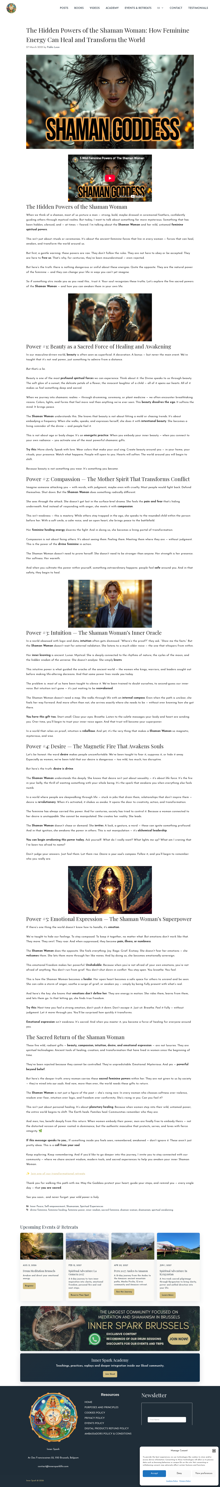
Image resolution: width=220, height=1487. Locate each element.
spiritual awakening (162, 1210)
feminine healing (57, 1210)
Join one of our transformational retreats (58, 1173)
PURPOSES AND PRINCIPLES (101, 1407)
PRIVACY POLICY (95, 1418)
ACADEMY (112, 8)
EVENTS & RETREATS (138, 8)
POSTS (64, 8)
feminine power (76, 1210)
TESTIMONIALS (198, 8)
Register (29, 1286)
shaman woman (128, 1210)
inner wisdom (93, 1210)
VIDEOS (95, 8)
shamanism (145, 1210)
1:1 (158, 8)
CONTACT (176, 8)
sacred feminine (110, 1210)
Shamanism (72, 1206)
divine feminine (38, 1210)
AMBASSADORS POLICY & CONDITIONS (108, 1434)
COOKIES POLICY (95, 1413)
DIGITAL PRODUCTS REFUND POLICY (107, 1428)
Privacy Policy (185, 1481)
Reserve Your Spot (80, 1295)
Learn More (167, 1295)
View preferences (203, 1473)
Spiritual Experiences (91, 1206)
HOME (88, 1402)
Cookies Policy (172, 1481)
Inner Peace (36, 1206)
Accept (154, 1473)
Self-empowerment (55, 1206)
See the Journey (124, 1292)
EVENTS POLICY (94, 1423)
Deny (179, 1473)
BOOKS (79, 8)
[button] (214, 1450)
